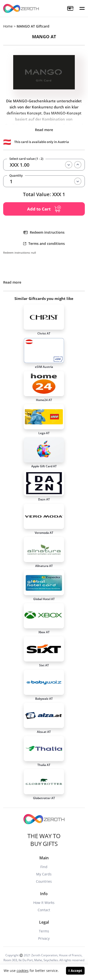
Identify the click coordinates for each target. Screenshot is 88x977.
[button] (82, 8)
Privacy (44, 938)
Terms (44, 931)
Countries (44, 881)
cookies (23, 970)
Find (43, 866)
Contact (44, 910)
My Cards (44, 874)
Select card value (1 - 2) (26, 158)
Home (8, 26)
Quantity (16, 175)
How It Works (44, 902)
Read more (44, 129)
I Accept (75, 970)
